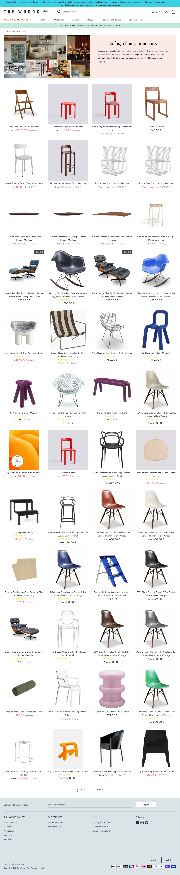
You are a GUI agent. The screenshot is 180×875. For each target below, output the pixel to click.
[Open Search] (59, 11)
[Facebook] (138, 823)
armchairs (141, 50)
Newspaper (9, 830)
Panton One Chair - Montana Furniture (112, 183)
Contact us (8, 826)
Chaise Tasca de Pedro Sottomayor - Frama (24, 183)
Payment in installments (102, 830)
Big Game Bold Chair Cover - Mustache (24, 472)
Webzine (8, 839)
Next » (100, 789)
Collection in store (100, 826)
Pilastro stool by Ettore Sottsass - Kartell (112, 711)
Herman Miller (104, 54)
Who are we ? (10, 822)
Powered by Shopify (38, 868)
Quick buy (24, 119)
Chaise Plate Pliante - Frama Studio (24, 126)
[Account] (166, 10)
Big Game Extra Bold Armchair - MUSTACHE (68, 771)
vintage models (158, 50)
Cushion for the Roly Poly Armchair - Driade (24, 352)
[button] (64, 299)
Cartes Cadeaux (136, 19)
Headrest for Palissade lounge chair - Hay (24, 711)
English (154, 859)
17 (94, 789)
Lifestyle (90, 19)
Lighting (76, 19)
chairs (129, 50)
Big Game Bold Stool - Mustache (24, 412)
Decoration (59, 19)
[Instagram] (142, 823)
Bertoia (118, 54)
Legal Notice (8, 864)
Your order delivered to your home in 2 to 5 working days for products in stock (90, 25)
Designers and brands (111, 19)
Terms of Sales (19, 864)
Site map (8, 834)
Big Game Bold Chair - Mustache (156, 352)
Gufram (156, 54)
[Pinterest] (147, 823)
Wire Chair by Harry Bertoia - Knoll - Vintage (112, 352)
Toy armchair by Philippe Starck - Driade (156, 771)
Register (145, 804)
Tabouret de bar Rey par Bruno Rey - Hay (68, 183)
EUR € (154, 11)
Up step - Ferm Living (24, 532)
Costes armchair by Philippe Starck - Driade (112, 771)
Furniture (43, 19)
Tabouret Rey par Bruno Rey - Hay (68, 126)
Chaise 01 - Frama (156, 126)
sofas (123, 50)
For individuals (54, 826)
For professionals (55, 822)
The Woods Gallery (23, 868)
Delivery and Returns (101, 822)
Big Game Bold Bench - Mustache (112, 412)
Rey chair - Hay (68, 472)
